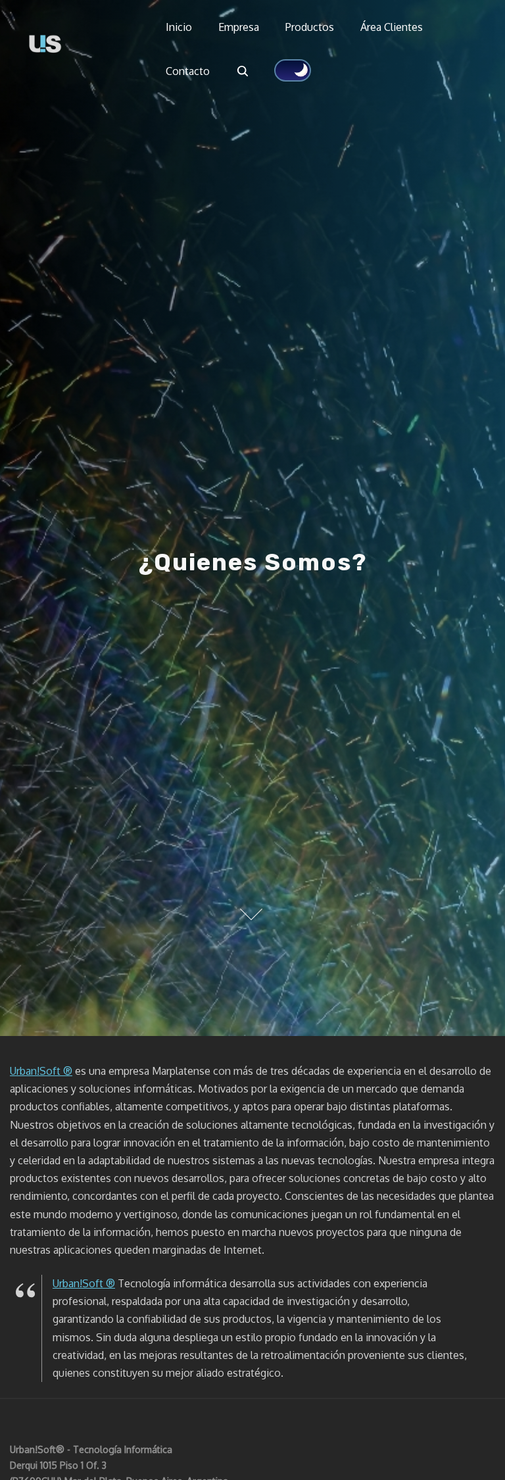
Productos (309, 27)
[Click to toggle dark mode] (292, 70)
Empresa (238, 27)
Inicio (179, 27)
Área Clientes (391, 27)
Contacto (188, 71)
